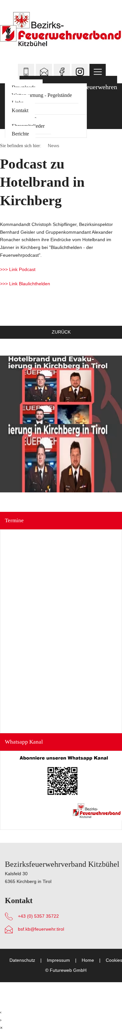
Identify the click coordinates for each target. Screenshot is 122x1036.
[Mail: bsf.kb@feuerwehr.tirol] (44, 72)
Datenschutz (22, 960)
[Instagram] (80, 72)
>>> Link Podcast (17, 269)
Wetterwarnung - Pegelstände (42, 95)
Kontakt (20, 110)
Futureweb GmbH (68, 970)
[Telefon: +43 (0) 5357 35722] (26, 72)
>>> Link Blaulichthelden (25, 283)
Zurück (61, 332)
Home (88, 960)
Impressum (58, 960)
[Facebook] (62, 72)
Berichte (20, 134)
